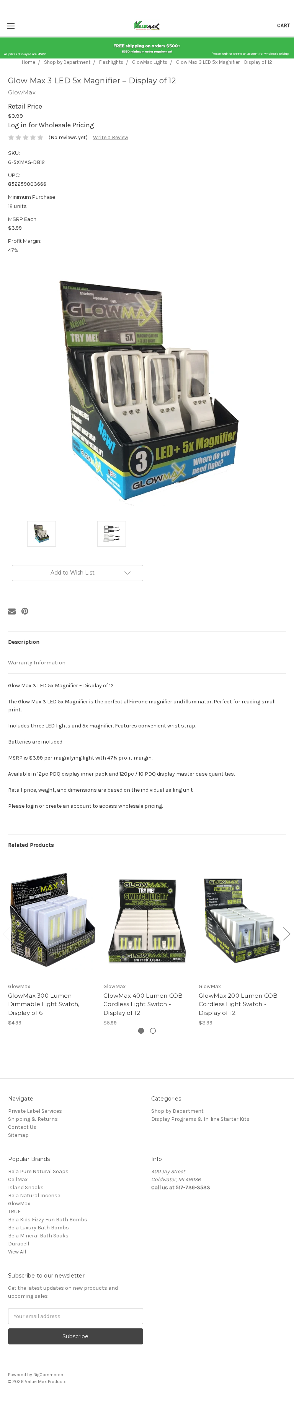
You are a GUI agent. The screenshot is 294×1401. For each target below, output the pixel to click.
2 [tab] (153, 1031)
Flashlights (111, 62)
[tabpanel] (52, 945)
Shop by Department (67, 62)
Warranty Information (36, 662)
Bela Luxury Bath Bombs (38, 1227)
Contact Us (22, 1127)
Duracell (18, 1243)
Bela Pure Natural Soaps (38, 1171)
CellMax (18, 1179)
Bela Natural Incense (34, 1195)
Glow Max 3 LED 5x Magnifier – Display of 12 (224, 62)
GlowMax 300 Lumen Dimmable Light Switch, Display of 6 (44, 1004)
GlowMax (19, 1203)
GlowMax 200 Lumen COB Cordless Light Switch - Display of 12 (238, 1004)
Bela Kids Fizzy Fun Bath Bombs (47, 1219)
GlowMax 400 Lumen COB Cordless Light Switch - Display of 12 (143, 1004)
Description (23, 641)
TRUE (14, 1211)
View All (17, 1251)
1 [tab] (141, 1031)
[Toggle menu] (10, 25)
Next (286, 933)
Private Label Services (35, 1111)
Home (28, 62)
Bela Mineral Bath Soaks (38, 1235)
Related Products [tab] (31, 844)
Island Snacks (26, 1187)
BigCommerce (48, 1374)
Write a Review (110, 137)
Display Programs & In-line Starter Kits (200, 1119)
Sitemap (18, 1135)
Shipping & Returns (33, 1119)
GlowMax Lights (149, 62)
